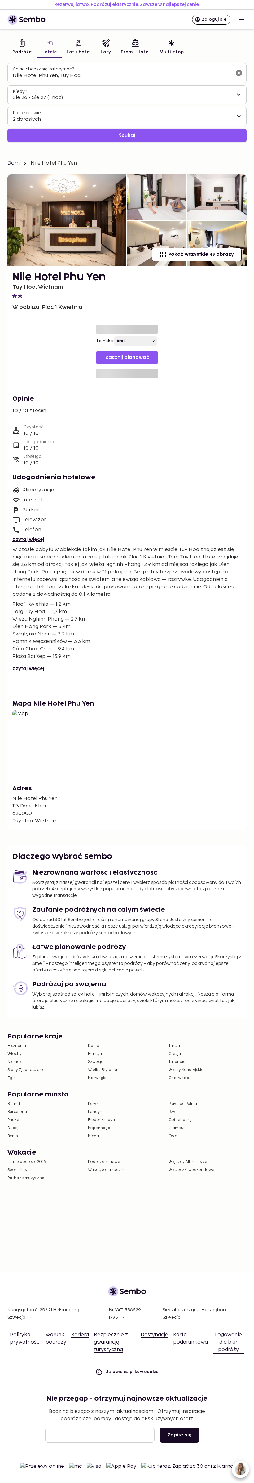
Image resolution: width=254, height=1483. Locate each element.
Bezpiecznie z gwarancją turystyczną (111, 1342)
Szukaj (127, 135)
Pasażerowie (27, 112)
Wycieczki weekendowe (191, 1170)
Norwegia (97, 1078)
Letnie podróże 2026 (26, 1162)
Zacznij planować (127, 357)
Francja (95, 1053)
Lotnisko (105, 341)
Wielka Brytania (102, 1070)
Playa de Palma (183, 1103)
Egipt (12, 1078)
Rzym (174, 1112)
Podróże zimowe (104, 1162)
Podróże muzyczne (25, 1178)
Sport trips (17, 1170)
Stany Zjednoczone (26, 1070)
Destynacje (154, 1335)
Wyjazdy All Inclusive (188, 1162)
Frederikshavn (101, 1120)
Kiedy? (20, 91)
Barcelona (17, 1112)
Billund (13, 1103)
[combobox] (122, 76)
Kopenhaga (99, 1128)
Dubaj (13, 1128)
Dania (93, 1045)
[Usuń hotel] (239, 73)
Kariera (80, 1335)
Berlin (12, 1136)
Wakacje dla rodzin (106, 1170)
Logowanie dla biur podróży (228, 1342)
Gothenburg (180, 1120)
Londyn (95, 1112)
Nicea (93, 1136)
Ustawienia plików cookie (132, 1371)
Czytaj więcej (28, 540)
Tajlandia (177, 1062)
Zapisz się (179, 1435)
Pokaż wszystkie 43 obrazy (201, 254)
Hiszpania (16, 1045)
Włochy (14, 1053)
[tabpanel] (127, 102)
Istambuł (176, 1128)
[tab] (22, 47)
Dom (13, 163)
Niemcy (14, 1062)
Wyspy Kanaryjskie (186, 1070)
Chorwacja (179, 1078)
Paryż (93, 1103)
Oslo (173, 1136)
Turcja (174, 1045)
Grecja (175, 1053)
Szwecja (95, 1062)
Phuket (13, 1120)
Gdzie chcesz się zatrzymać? (43, 69)
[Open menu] (242, 20)
